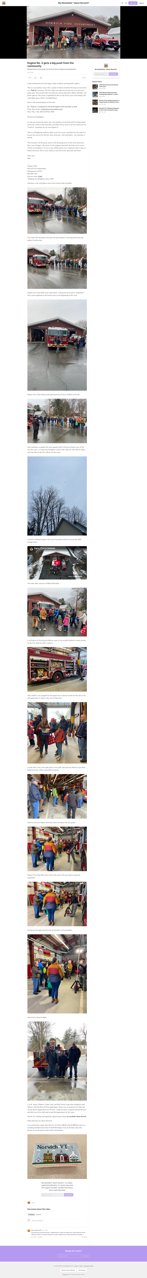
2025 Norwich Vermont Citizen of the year (108, 85)
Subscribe (133, 3)
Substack (65, 1274)
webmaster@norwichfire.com (51, 109)
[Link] (40, 176)
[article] (106, 86)
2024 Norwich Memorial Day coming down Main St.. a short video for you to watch (108, 93)
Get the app (81, 1270)
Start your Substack (69, 1270)
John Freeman (35, 1230)
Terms (81, 1266)
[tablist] (34, 1214)
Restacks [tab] (38, 1214)
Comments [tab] (31, 1214)
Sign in (142, 3)
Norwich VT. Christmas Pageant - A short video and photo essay (109, 109)
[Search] (122, 3)
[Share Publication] (126, 3)
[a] (73, 32)
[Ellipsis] (86, 1230)
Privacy (76, 1266)
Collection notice (88, 1266)
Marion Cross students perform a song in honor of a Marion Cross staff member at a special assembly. (109, 101)
